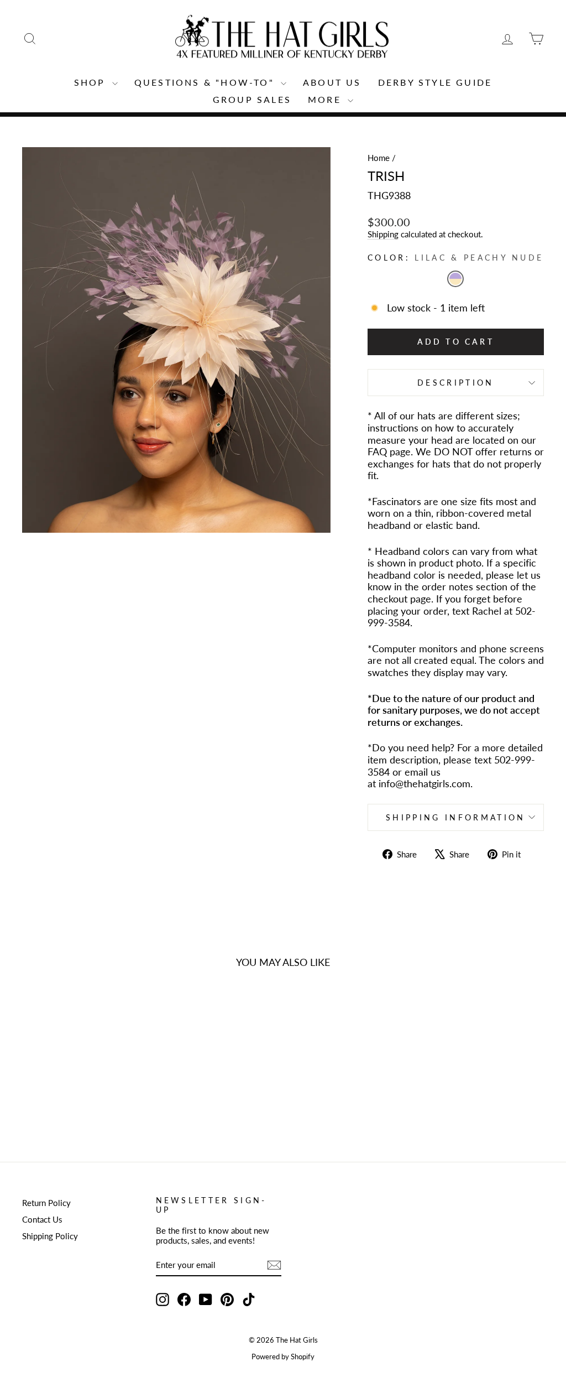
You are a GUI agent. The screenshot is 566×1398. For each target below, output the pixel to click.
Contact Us (42, 1219)
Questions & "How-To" (206, 82)
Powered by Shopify (283, 1357)
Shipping (383, 234)
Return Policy (46, 1203)
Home (379, 158)
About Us (332, 82)
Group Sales (252, 99)
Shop (91, 82)
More (326, 99)
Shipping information (455, 817)
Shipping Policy (50, 1236)
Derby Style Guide (435, 82)
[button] (455, 279)
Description (455, 382)
